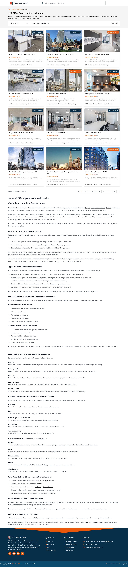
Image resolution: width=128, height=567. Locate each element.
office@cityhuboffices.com (94, 547)
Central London (17, 9)
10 (114, 191)
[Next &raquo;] (118, 191)
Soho (92, 208)
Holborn (108, 208)
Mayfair (87, 208)
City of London (49, 481)
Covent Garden (100, 208)
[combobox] (73, 3)
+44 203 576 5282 (91, 544)
